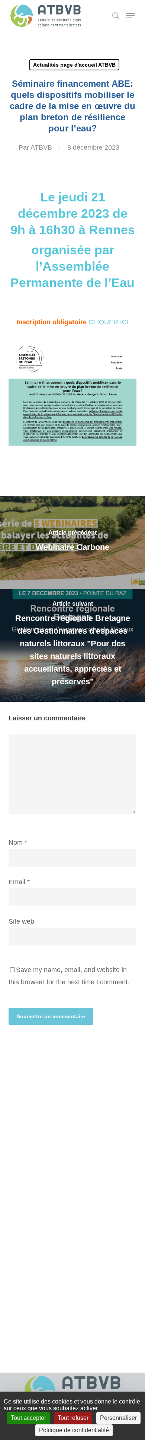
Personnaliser (118, 1418)
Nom (18, 842)
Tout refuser (73, 1418)
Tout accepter (28, 1418)
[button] (130, 15)
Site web (21, 921)
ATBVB (41, 147)
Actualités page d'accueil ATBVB (74, 65)
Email (19, 882)
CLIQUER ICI (108, 322)
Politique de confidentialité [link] (74, 1430)
